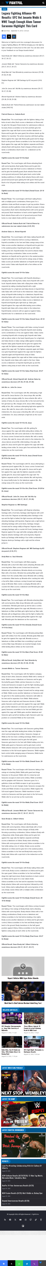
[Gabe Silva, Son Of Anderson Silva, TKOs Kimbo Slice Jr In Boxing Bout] (12, 1042)
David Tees (6, 31)
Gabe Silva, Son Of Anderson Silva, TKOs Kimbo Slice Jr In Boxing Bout (11, 1052)
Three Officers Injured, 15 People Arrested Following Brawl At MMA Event (32, 1028)
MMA (4, 9)
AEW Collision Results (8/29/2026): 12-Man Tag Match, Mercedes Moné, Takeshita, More (22, 1176)
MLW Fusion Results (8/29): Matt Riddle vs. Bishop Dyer (22, 1193)
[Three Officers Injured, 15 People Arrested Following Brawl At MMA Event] (34, 1018)
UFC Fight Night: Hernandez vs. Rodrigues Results (34, 1051)
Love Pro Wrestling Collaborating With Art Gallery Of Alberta (22, 1167)
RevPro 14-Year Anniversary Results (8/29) (18, 1185)
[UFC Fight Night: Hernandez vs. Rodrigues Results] (34, 1042)
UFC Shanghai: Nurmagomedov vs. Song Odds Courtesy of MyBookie (11, 1028)
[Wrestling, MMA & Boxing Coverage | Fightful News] (13, 3)
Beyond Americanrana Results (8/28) (15, 1201)
